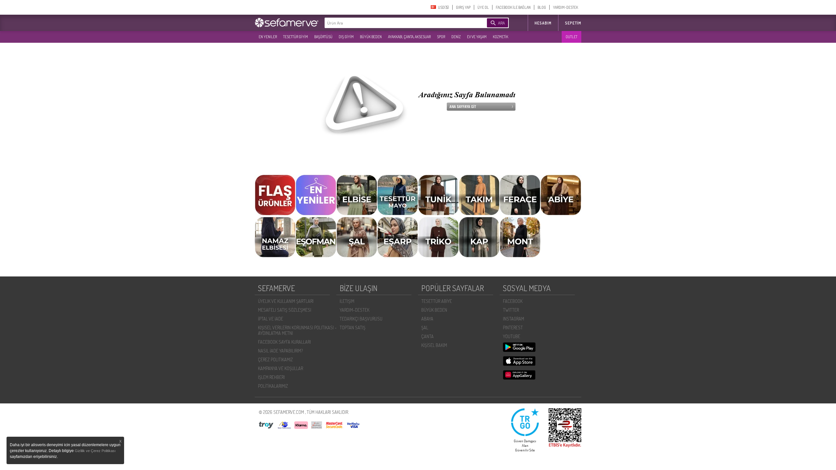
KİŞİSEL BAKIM (434, 345)
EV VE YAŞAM (477, 36)
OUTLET (571, 36)
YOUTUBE (511, 336)
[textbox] (396, 23)
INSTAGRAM (513, 318)
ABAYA (427, 318)
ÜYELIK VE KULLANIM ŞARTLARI (286, 301)
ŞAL (424, 327)
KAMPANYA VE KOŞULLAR (280, 368)
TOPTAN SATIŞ (352, 327)
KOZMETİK (500, 36)
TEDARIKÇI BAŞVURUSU (361, 318)
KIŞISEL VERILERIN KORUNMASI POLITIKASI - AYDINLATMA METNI (297, 330)
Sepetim (573, 23)
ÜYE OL (483, 7)
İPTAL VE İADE (270, 318)
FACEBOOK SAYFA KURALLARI (284, 342)
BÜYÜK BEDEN (371, 36)
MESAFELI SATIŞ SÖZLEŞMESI (284, 310)
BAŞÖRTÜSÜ (323, 36)
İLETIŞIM (347, 301)
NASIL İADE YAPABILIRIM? (280, 350)
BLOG (542, 7)
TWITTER (511, 310)
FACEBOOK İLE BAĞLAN (513, 7)
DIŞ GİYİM (346, 36)
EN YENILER (268, 36)
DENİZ (456, 36)
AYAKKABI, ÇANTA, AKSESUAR (409, 36)
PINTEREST (513, 327)
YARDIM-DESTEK (565, 7)
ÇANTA (427, 336)
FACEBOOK (512, 301)
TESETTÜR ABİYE (436, 301)
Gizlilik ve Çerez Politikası (95, 451)
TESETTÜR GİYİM (295, 36)
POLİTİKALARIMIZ (273, 386)
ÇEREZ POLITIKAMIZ (275, 359)
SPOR (441, 36)
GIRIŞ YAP (463, 7)
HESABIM (543, 23)
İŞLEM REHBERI (271, 377)
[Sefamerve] (288, 22)
